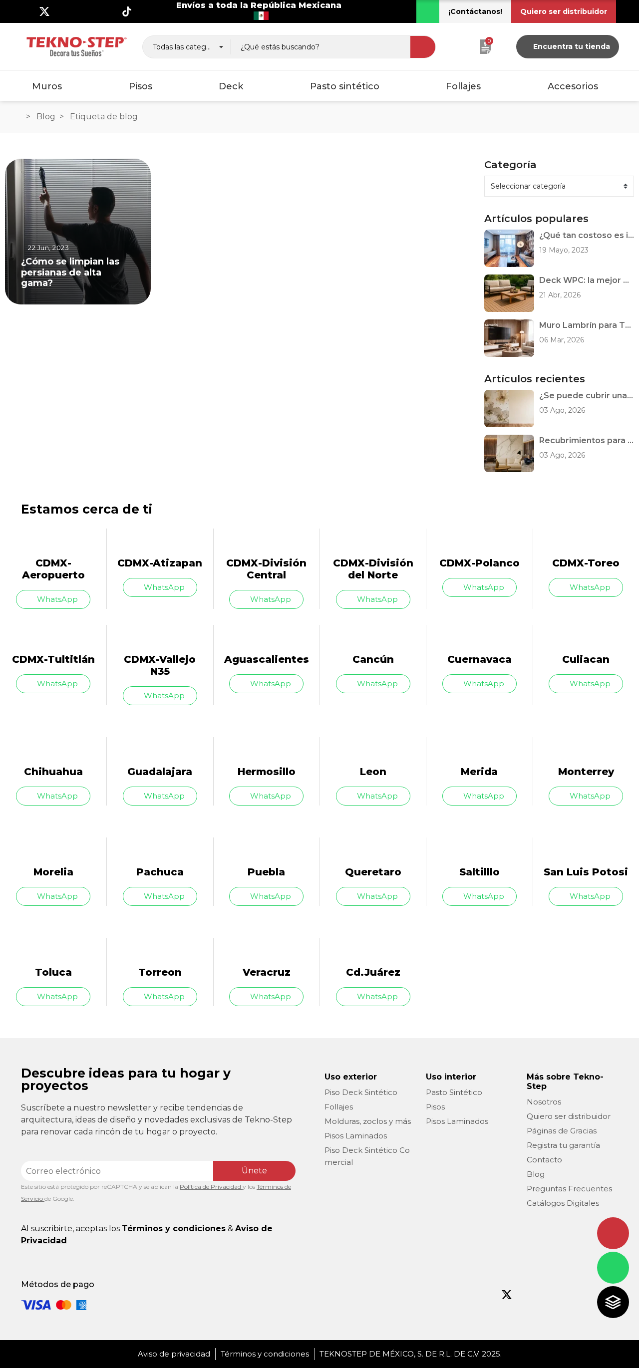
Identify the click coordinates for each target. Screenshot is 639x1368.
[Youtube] (77, 11)
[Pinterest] (94, 11)
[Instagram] (61, 11)
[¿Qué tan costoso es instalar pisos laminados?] (509, 248)
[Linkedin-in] (110, 11)
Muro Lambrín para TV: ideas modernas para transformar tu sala (586, 325)
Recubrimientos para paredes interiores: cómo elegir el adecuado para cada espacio (586, 440)
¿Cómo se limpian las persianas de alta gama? (70, 272)
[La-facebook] (28, 11)
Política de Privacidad (211, 1186)
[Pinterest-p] (568, 1295)
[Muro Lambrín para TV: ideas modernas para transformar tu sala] (509, 338)
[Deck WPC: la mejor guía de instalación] (509, 293)
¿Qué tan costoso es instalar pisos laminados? (586, 235)
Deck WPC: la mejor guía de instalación (586, 280)
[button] (475, 11)
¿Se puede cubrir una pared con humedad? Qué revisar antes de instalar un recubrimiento (586, 395)
